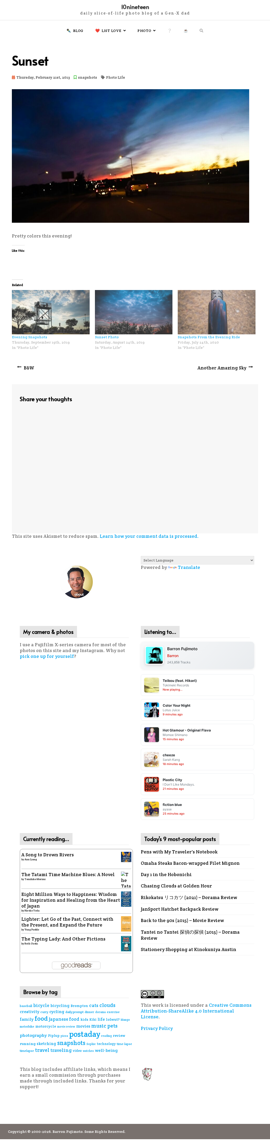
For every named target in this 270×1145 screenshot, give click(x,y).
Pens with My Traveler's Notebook (179, 852)
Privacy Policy (157, 1028)
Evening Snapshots (29, 337)
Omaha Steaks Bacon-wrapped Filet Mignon (190, 863)
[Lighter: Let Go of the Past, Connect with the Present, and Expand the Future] (126, 923)
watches (88, 1051)
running (28, 1043)
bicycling (60, 1005)
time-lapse (124, 1044)
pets (112, 1026)
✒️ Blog (75, 30)
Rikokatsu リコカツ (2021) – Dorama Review (189, 897)
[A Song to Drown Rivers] (126, 856)
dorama (100, 1012)
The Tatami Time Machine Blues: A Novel (68, 874)
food (41, 1018)
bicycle (41, 1005)
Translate (189, 567)
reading (106, 1036)
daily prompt (74, 1012)
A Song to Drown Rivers (47, 855)
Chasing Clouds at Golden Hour (176, 886)
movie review (66, 1026)
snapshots (87, 77)
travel (42, 1050)
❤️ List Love (108, 30)
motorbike (27, 1026)
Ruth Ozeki (31, 943)
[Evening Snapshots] (51, 312)
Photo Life (115, 77)
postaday (84, 1034)
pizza (64, 1036)
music (98, 1026)
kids (84, 1019)
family (26, 1019)
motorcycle (45, 1026)
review (119, 1035)
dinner (89, 1012)
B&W (29, 368)
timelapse (27, 1051)
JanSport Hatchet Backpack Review (179, 909)
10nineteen (135, 7)
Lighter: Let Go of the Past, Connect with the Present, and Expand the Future (67, 922)
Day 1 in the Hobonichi (166, 874)
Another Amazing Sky (221, 368)
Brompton (79, 1006)
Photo (144, 30)
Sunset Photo (107, 337)
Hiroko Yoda (32, 910)
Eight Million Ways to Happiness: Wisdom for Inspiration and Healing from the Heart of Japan (70, 900)
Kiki (93, 1019)
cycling (56, 1011)
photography (33, 1035)
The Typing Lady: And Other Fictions (63, 939)
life (101, 1019)
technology (106, 1044)
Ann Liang (31, 859)
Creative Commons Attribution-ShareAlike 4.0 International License (196, 1011)
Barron (173, 655)
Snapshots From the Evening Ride (209, 337)
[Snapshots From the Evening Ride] (216, 312)
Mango (125, 1020)
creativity (29, 1011)
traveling (61, 1050)
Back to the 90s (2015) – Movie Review (182, 920)
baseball (26, 1006)
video (77, 1050)
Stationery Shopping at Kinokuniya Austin (188, 949)
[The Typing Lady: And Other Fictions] (126, 943)
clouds (107, 1005)
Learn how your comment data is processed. (149, 536)
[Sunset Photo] (134, 312)
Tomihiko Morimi (35, 879)
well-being (106, 1050)
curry (44, 1012)
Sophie (91, 1044)
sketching (46, 1043)
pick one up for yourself (47, 656)
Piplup (54, 1035)
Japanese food (64, 1019)
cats (93, 1005)
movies (83, 1026)
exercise (113, 1012)
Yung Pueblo (32, 929)
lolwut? (113, 1019)
